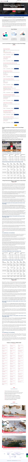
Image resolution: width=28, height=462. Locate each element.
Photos (13, 54)
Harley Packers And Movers (7, 102)
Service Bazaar (4, 333)
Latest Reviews (8, 54)
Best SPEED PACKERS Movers (8, 110)
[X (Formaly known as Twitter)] (13, 456)
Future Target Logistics (7, 56)
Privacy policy (19, 454)
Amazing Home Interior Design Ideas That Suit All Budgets (12, 433)
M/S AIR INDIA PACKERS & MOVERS (9, 94)
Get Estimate (16, 54)
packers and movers (4, 229)
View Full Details (5, 106)
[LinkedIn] (15, 456)
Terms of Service (13, 454)
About (4, 54)
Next (14, 11)
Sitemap (8, 454)
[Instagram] (14, 456)
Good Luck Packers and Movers (8, 116)
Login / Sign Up (25, 0)
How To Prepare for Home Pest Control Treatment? (11, 418)
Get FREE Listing (19, 0)
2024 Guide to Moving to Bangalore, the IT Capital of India (12, 448)
